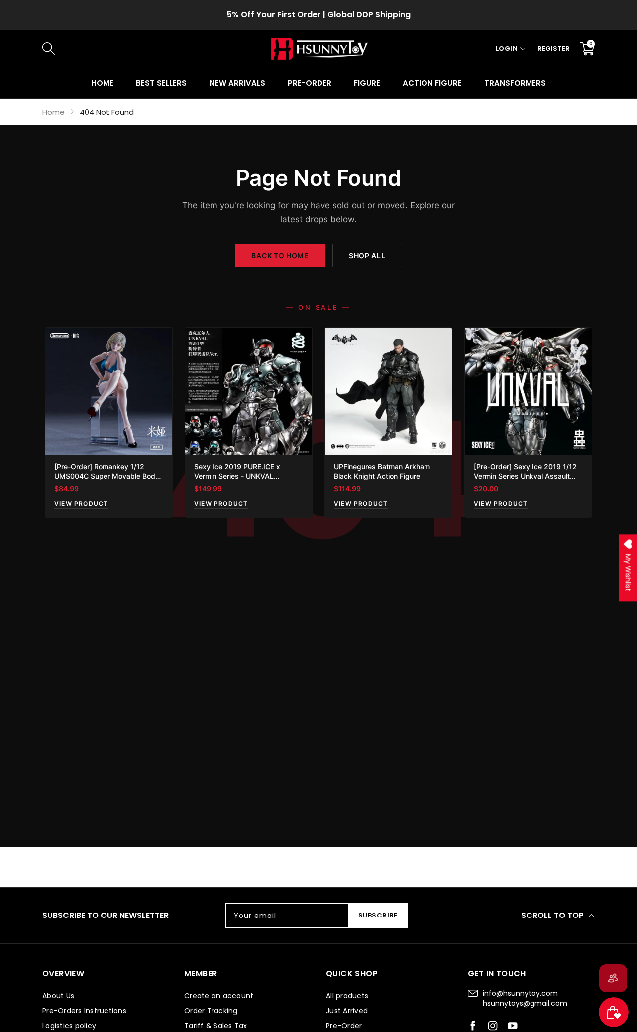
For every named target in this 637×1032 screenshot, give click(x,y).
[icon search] (209, 49)
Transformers (515, 83)
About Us (58, 996)
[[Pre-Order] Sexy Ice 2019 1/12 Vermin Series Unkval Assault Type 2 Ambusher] (528, 391)
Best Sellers (161, 83)
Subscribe (378, 915)
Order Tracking (211, 1011)
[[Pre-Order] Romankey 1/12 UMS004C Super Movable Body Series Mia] (108, 391)
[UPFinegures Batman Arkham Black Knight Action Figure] (388, 391)
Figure (367, 83)
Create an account (218, 996)
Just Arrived (347, 1011)
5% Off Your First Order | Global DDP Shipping (319, 14)
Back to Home (280, 255)
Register (553, 48)
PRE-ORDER (309, 83)
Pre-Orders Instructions (84, 1011)
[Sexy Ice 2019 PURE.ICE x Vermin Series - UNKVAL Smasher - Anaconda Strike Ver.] (248, 391)
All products (347, 996)
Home (102, 83)
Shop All (367, 255)
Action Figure (432, 83)
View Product (81, 503)
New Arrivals (237, 83)
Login (507, 48)
